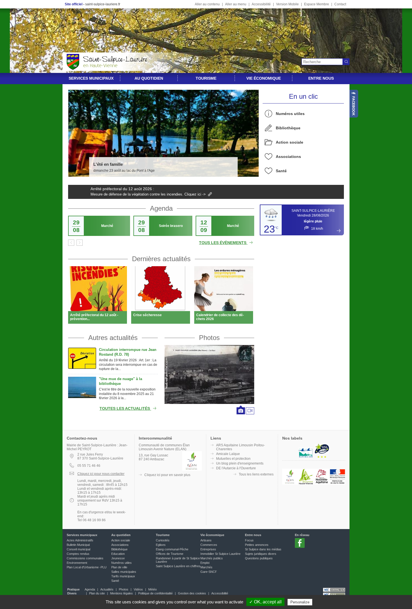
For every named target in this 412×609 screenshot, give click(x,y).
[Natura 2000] (305, 457)
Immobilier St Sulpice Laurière (220, 553)
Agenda (161, 208)
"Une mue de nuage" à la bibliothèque (120, 381)
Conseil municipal (78, 549)
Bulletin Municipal (78, 544)
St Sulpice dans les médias (263, 549)
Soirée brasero (171, 226)
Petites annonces (257, 544)
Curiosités (163, 540)
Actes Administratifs (80, 540)
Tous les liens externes (256, 474)
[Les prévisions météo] (338, 230)
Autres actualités (113, 337)
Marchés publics (211, 558)
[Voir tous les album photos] (209, 374)
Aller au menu (235, 4)
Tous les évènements (223, 242)
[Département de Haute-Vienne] (306, 483)
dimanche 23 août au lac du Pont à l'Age (124, 171)
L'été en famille (108, 164)
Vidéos (138, 589)
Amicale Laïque (228, 454)
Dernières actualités (161, 259)
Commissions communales (85, 558)
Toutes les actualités (125, 408)
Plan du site (97, 593)
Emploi (204, 562)
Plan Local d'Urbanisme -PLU (87, 567)
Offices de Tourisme (169, 553)
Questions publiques (259, 558)
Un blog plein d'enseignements (239, 463)
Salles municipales (123, 571)
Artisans (206, 540)
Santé (281, 171)
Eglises (161, 544)
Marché (107, 226)
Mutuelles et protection (233, 459)
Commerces (208, 544)
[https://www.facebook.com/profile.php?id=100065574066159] (353, 104)
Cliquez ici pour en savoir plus (167, 475)
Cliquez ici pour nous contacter (100, 474)
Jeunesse (118, 558)
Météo (152, 589)
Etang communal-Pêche (172, 549)
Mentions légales (121, 593)
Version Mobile (287, 4)
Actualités (107, 589)
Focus (249, 540)
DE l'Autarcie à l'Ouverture (236, 468)
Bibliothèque (288, 128)
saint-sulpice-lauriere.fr (102, 4)
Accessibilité (261, 4)
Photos (209, 337)
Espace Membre (316, 4)
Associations (288, 156)
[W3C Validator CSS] (334, 594)
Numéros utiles (290, 113)
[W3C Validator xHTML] (334, 590)
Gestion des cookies (192, 593)
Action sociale (289, 142)
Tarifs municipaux (123, 576)
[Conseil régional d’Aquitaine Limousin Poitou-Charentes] (322, 483)
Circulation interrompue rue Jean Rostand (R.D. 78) (127, 352)
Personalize (299, 602)
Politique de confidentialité (155, 593)
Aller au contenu (207, 4)
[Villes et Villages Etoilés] (322, 453)
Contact (340, 4)
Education (118, 553)
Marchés (206, 567)
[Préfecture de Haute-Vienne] (337, 483)
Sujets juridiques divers (260, 553)
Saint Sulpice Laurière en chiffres (178, 566)
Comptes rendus (78, 553)
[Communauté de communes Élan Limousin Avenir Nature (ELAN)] (290, 483)
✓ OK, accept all (265, 601)
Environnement (77, 562)
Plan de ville (119, 567)
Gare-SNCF (208, 571)
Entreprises (208, 549)
